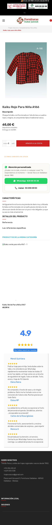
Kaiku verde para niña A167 (14, 305)
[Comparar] (47, 151)
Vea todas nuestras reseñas (25, 350)
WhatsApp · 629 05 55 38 (28, 181)
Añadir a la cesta (33, 143)
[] (5, 299)
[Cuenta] (46, 11)
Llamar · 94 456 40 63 (27, 188)
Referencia (7, 222)
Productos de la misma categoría (19, 237)
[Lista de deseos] (42, 151)
